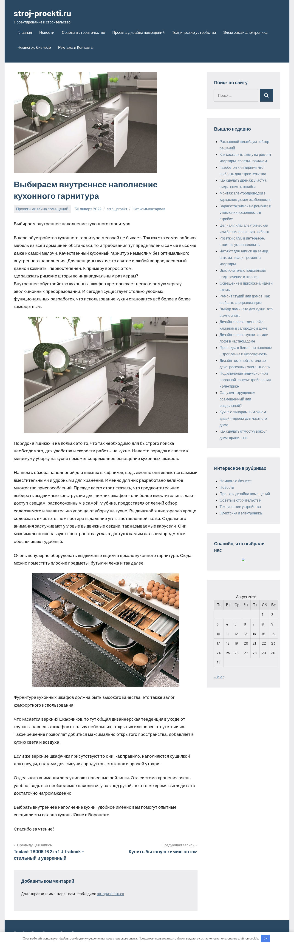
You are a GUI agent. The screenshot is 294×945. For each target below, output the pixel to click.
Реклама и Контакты (75, 47)
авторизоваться (110, 893)
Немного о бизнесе (34, 47)
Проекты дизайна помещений (138, 32)
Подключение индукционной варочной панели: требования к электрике (245, 379)
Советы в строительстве (83, 32)
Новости (46, 32)
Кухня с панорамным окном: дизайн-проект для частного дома (243, 418)
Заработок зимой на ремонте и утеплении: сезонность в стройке (245, 212)
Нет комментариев (149, 208)
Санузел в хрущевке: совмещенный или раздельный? (237, 399)
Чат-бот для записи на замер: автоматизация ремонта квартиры (244, 257)
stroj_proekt (117, 208)
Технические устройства (194, 32)
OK (265, 938)
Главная (24, 32)
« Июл (219, 677)
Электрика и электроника (245, 32)
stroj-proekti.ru (42, 13)
